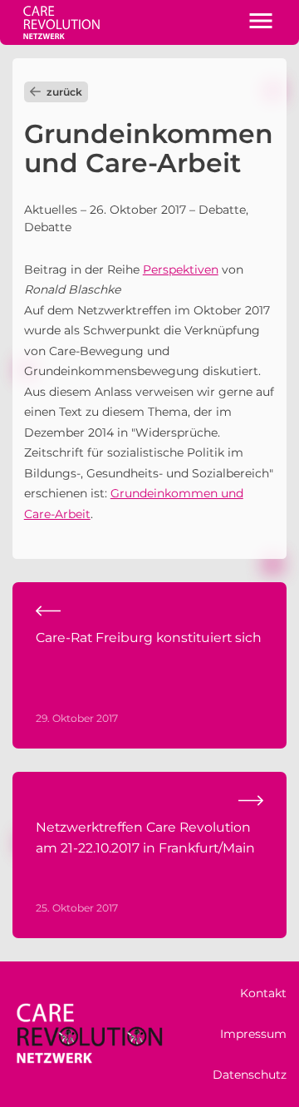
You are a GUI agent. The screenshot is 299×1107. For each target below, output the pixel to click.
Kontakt (263, 993)
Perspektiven (180, 269)
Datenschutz (250, 1074)
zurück (64, 92)
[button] (261, 22)
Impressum (253, 1033)
